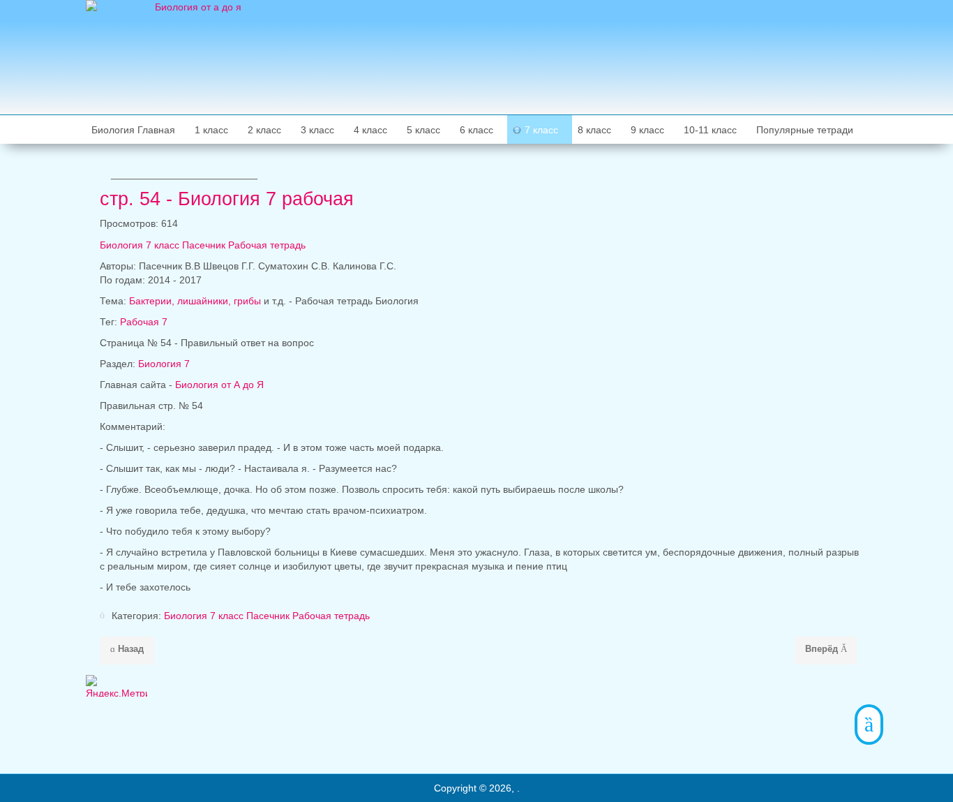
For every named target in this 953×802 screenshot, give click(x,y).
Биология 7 (164, 363)
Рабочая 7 (143, 321)
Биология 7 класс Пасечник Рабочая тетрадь (203, 245)
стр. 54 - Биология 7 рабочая (227, 198)
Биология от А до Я (219, 384)
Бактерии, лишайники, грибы (195, 300)
